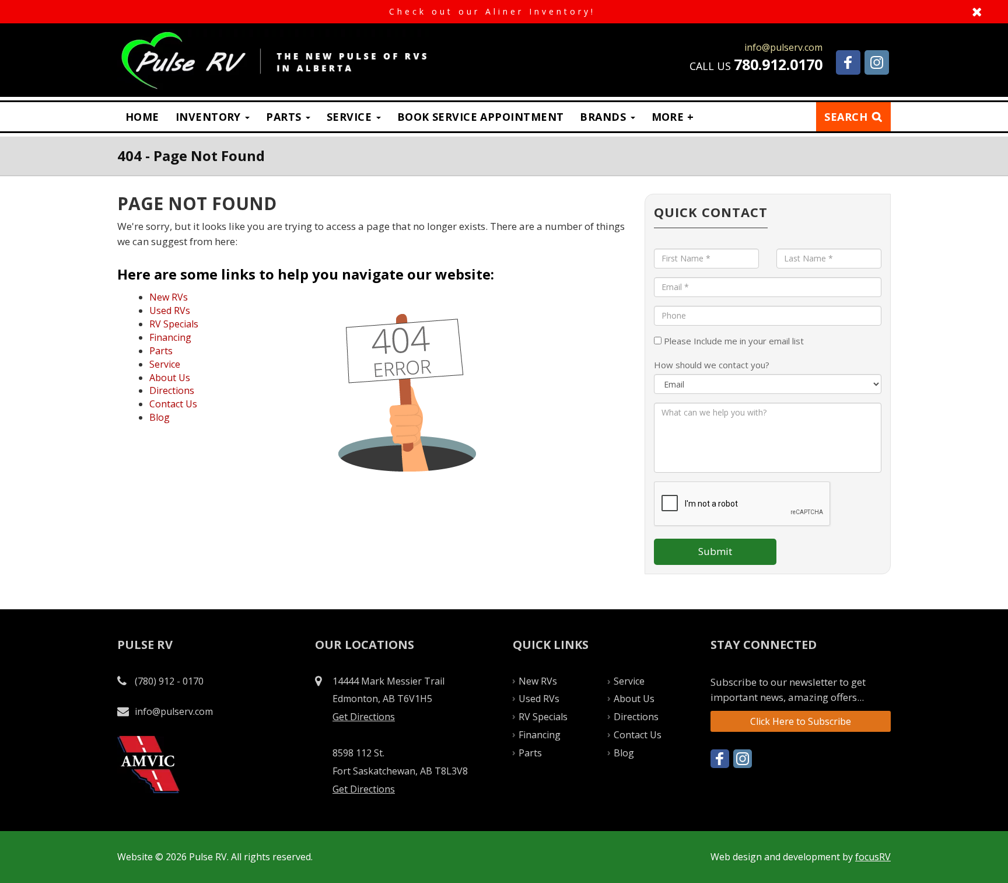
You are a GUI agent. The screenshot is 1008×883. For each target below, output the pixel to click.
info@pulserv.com (174, 711)
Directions (171, 390)
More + (673, 117)
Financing (170, 337)
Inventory (210, 117)
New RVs (168, 297)
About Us (169, 377)
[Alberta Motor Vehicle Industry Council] (148, 764)
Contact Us (173, 403)
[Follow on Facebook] (848, 62)
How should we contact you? (711, 365)
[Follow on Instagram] (876, 62)
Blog (159, 417)
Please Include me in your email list (733, 341)
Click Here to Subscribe (800, 721)
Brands (604, 117)
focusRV (873, 856)
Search (845, 117)
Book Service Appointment (480, 117)
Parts (285, 117)
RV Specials (173, 323)
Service (351, 117)
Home (142, 117)
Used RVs (169, 310)
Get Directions (363, 716)
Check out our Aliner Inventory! (504, 11)
